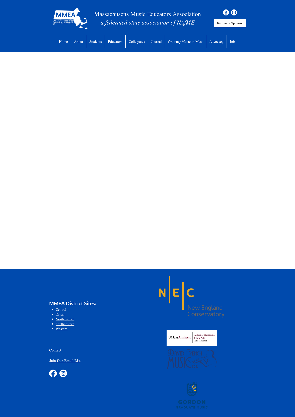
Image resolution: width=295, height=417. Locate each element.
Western (61, 328)
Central (61, 309)
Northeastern (65, 319)
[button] (78, 41)
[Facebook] (226, 12)
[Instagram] (234, 12)
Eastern (61, 314)
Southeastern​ (65, 323)
